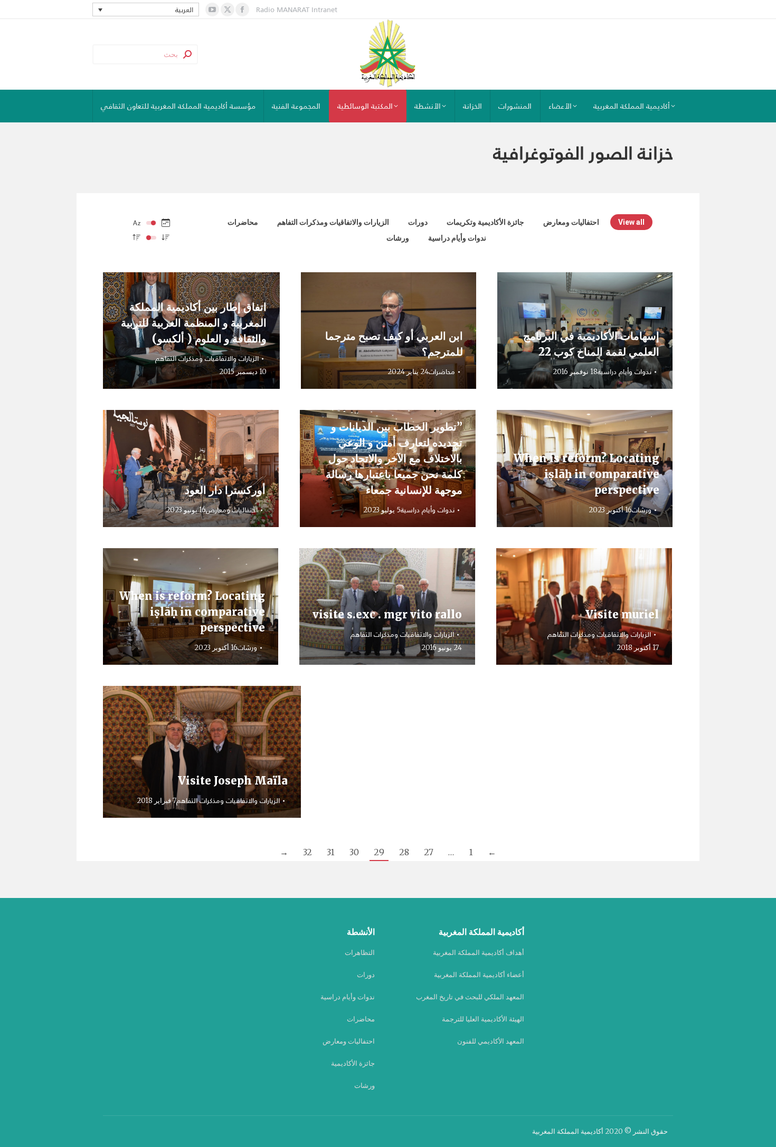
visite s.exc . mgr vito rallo (387, 614)
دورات (418, 222)
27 (428, 852)
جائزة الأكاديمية (353, 1063)
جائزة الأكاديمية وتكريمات (485, 222)
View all (631, 222)
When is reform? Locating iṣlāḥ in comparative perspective (586, 474)
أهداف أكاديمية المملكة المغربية (478, 952)
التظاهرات (360, 952)
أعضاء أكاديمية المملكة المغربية (479, 974)
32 (307, 852)
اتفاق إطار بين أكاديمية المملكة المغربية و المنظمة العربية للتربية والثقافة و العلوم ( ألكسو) (194, 322)
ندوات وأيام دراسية (457, 238)
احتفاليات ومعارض (571, 222)
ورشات (397, 238)
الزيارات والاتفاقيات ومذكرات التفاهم (333, 222)
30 (354, 852)
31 (331, 852)
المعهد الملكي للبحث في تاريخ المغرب (470, 996)
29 (379, 852)
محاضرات (243, 222)
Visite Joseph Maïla (233, 780)
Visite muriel (622, 614)
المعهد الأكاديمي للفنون (490, 1041)
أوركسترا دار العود (225, 489)
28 (404, 852)
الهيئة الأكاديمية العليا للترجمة (483, 1019)
